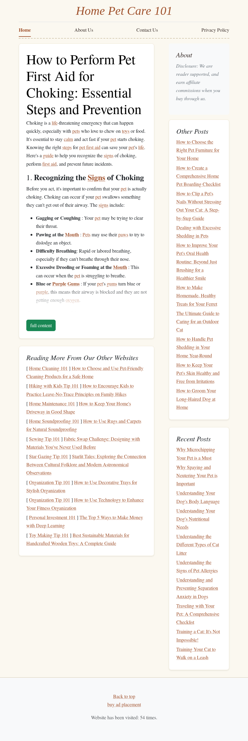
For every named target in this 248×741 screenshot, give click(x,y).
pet (113, 139)
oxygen (72, 300)
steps (67, 147)
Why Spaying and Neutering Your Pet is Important (196, 475)
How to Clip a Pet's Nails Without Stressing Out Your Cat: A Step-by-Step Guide (198, 205)
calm (68, 139)
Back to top (124, 696)
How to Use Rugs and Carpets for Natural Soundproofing (83, 425)
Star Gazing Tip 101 (48, 456)
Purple (59, 283)
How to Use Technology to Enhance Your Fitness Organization (85, 504)
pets (76, 131)
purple (42, 292)
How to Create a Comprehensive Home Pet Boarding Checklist (198, 175)
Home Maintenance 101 (52, 403)
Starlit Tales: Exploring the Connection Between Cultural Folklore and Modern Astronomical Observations (86, 464)
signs (108, 155)
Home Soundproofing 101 (54, 421)
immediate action (122, 313)
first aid (49, 164)
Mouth (72, 234)
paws (123, 234)
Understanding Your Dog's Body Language (198, 497)
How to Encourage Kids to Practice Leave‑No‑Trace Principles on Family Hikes (80, 389)
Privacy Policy (215, 30)
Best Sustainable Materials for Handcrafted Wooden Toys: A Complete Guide (77, 539)
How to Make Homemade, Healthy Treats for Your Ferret (196, 295)
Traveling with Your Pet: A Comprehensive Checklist (197, 613)
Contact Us (147, 30)
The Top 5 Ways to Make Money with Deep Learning (84, 521)
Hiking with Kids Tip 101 (54, 385)
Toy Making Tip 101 (49, 535)
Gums (73, 283)
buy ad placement (124, 704)
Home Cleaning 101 (48, 368)
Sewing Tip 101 (44, 439)
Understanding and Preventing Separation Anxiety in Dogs (197, 588)
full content (41, 325)
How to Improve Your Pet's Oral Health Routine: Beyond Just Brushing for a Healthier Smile (197, 261)
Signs (96, 177)
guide (48, 155)
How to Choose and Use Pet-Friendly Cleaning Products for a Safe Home (84, 372)
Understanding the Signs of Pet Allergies (197, 566)
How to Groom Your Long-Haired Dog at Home (196, 398)
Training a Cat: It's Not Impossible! (198, 635)
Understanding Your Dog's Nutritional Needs (195, 518)
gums (112, 283)
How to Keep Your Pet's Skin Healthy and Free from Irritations (198, 373)
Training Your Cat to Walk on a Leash (196, 653)
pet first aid (89, 147)
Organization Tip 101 (49, 482)
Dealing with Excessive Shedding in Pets (198, 231)
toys (125, 131)
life (54, 123)
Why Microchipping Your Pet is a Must (195, 453)
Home (25, 29)
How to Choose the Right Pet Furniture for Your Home (197, 150)
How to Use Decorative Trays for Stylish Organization (81, 486)
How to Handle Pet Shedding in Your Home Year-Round (194, 347)
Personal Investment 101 (52, 517)
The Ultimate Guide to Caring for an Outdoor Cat (197, 321)
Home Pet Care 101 (124, 11)
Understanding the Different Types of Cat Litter (197, 544)
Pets (86, 234)
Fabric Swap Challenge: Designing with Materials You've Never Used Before (83, 443)
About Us (83, 30)
